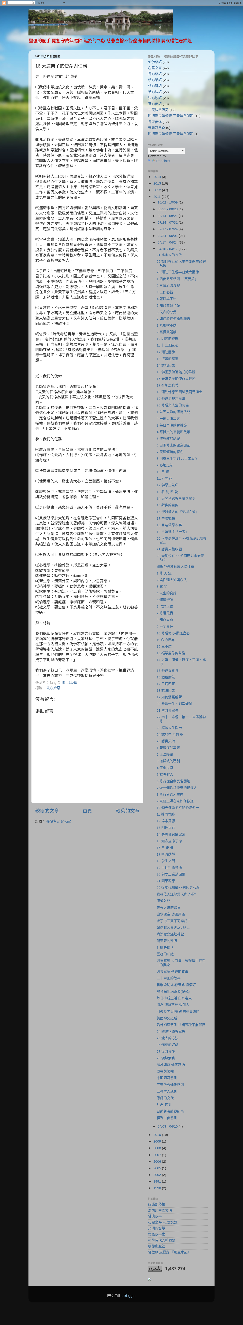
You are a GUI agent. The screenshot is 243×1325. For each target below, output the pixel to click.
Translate (163, 161)
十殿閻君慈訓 (167, 1078)
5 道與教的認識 (168, 439)
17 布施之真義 (167, 385)
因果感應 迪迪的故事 (172, 972)
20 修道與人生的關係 (173, 405)
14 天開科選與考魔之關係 (176, 499)
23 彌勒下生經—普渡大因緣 (178, 272)
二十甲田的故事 (169, 978)
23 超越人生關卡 (169, 728)
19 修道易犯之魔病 (171, 399)
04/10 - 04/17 (168, 249)
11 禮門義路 (166, 814)
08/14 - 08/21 (168, 216)
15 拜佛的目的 (167, 505)
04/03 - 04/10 (168, 1126)
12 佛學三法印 (167, 485)
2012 (157, 190)
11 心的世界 (166, 640)
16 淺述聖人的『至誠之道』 (178, 512)
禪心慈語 (155, 74)
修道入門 (163, 901)
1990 (157, 1188)
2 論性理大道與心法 (172, 580)
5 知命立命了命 (168, 305)
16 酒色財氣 (166, 677)
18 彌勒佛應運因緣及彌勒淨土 (179, 392)
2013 (157, 183)
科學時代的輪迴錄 (161, 1240)
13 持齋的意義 (167, 359)
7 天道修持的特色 (170, 452)
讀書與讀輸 (165, 1071)
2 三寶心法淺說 (168, 286)
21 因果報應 (166, 881)
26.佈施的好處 (167, 1045)
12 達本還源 (166, 821)
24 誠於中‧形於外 (170, 734)
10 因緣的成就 (167, 339)
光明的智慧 (156, 1228)
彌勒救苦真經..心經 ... (173, 928)
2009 (157, 1141)
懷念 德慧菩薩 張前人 (173, 1005)
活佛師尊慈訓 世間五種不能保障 (181, 1025)
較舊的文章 (128, 810)
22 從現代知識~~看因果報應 (178, 888)
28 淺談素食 (166, 1058)
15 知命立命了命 (169, 841)
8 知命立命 (165, 620)
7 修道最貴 (165, 613)
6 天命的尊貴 (167, 312)
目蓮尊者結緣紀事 (170, 1111)
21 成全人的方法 (169, 255)
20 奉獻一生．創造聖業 (174, 704)
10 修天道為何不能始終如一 (178, 808)
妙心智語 (155, 86)
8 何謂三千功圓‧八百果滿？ (177, 459)
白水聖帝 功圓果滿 (171, 914)
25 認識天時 (166, 741)
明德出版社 (156, 1246)
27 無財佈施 (166, 1051)
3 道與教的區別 (168, 761)
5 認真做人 (165, 774)
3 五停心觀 (165, 292)
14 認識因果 (166, 365)
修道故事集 (156, 1234)
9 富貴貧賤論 (167, 332)
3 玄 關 (162, 587)
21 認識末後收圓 (169, 549)
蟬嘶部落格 (156, 1204)
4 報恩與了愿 (167, 299)
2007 (157, 1155)
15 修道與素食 (167, 671)
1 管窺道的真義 (168, 748)
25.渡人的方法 (167, 1038)
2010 (157, 1135)
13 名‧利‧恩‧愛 (167, 492)
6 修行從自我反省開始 (173, 781)
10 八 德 (163, 472)
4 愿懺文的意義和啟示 (173, 432)
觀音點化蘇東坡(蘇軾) (173, 991)
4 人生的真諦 (167, 593)
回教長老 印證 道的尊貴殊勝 (178, 1012)
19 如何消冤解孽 (169, 697)
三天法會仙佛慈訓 (170, 1085)
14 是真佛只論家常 (171, 834)
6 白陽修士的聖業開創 (173, 445)
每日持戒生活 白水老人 (174, 998)
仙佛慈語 (155, 62)
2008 (157, 1148)
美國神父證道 (167, 1018)
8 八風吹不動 (167, 325)
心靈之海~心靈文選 (163, 1222)
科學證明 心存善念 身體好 (176, 985)
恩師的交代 (165, 1098)
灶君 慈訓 (164, 1105)
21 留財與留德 (167, 710)
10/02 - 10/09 (168, 202)
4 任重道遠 (165, 768)
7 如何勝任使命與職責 (173, 319)
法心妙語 (53, 688)
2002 (157, 1175)
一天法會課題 (158, 110)
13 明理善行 (166, 828)
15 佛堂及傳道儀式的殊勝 (176, 372)
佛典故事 (155, 1216)
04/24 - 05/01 (168, 236)
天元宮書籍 (156, 128)
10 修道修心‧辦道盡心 (173, 633)
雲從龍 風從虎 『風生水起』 (169, 1252)
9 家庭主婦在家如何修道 (175, 801)
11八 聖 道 (164, 478)
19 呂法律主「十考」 (173, 532)
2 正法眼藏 (165, 754)
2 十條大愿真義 (168, 419)
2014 (157, 177)
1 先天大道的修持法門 (173, 412)
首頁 (87, 810)
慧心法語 (155, 92)
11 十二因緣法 (167, 345)
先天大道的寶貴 (169, 908)
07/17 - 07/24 (168, 229)
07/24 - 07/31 (168, 222)
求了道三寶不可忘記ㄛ (174, 921)
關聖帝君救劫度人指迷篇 (175, 567)
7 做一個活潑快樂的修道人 (177, 788)
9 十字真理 (165, 627)
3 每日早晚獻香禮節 (172, 425)
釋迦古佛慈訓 (167, 1118)
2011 (157, 197)
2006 (157, 1161)
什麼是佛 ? (165, 947)
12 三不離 (164, 646)
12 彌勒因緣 (166, 352)
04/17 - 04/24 (168, 242)
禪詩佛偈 (155, 122)
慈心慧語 (155, 80)
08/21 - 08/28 (168, 209)
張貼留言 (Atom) (58, 821)
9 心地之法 (165, 465)
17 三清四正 (166, 684)
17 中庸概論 (166, 518)
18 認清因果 (166, 690)
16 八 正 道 (165, 848)
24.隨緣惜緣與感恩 (171, 1031)
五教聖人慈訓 (167, 1091)
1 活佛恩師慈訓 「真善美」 (177, 279)
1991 (157, 1181)
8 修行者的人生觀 (170, 794)
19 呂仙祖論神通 (169, 868)
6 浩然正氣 (165, 606)
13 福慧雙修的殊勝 (171, 653)
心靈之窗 (155, 68)
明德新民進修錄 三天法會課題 (170, 116)
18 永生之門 (166, 861)
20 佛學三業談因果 (171, 874)
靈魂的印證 (165, 954)
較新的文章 (47, 810)
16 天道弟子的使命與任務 (176, 379)
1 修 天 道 (164, 573)
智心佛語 (155, 104)
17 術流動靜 (166, 854)
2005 (157, 1168)
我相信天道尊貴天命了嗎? (176, 894)
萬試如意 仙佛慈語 (171, 1065)
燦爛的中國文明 (160, 1210)
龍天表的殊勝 (167, 941)
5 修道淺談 (165, 600)
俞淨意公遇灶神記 (170, 934)
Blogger (129, 1296)
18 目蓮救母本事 (169, 525)
